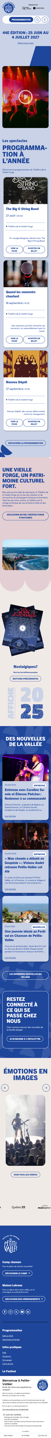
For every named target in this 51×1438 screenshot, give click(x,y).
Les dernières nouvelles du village (25, 975)
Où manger (7, 1360)
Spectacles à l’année (11, 1339)
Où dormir (6, 1356)
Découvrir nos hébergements (22, 1298)
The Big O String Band (22, 208)
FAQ (4, 1352)
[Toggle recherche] (37, 20)
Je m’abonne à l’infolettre (24, 1038)
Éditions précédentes (25, 678)
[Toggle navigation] (44, 20)
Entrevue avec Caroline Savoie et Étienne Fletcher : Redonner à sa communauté (25, 793)
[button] (5, 1088)
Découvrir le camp (16, 1273)
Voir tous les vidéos (25, 1174)
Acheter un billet (34, 249)
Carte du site (7, 1364)
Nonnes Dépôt (16, 382)
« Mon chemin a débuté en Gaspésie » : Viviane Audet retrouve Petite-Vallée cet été (24, 864)
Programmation (21, 19)
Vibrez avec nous (25, 43)
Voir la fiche (14, 249)
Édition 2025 (7, 1336)
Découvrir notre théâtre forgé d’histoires (25, 516)
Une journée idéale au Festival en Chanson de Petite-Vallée (25, 935)
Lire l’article (10, 816)
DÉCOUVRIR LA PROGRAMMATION (25, 443)
